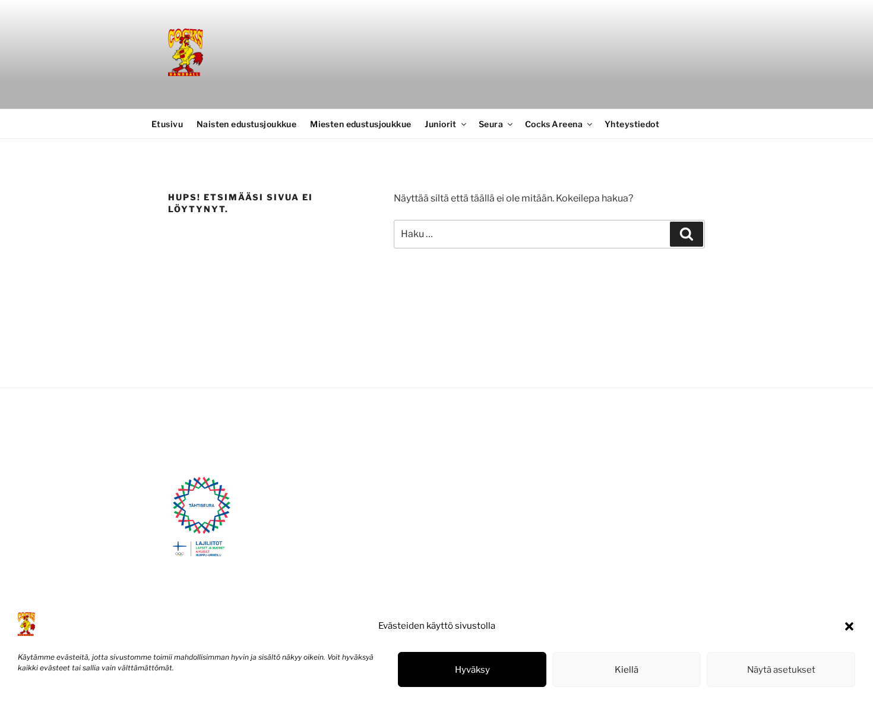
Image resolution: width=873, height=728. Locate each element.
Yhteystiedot (632, 124)
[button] (849, 626)
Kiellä (626, 669)
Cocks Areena (554, 124)
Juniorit (440, 124)
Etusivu (167, 124)
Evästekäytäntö (44, 706)
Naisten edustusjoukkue (246, 124)
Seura (491, 124)
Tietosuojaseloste (107, 706)
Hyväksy (472, 669)
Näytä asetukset (781, 669)
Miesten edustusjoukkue (360, 124)
